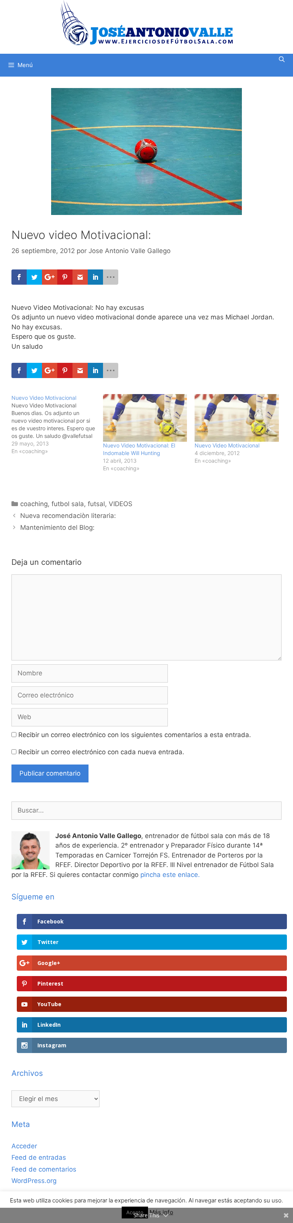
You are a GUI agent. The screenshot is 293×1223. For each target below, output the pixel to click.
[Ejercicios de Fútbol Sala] (146, 22)
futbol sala (68, 504)
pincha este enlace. (170, 874)
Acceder (24, 1146)
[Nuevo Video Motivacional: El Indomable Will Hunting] (145, 418)
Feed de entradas (38, 1157)
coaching (34, 504)
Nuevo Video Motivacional (227, 445)
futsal (96, 504)
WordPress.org (33, 1181)
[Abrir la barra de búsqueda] (281, 59)
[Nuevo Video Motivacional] (57, 424)
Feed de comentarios (43, 1169)
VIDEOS (120, 504)
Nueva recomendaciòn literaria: (68, 515)
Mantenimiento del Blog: (57, 527)
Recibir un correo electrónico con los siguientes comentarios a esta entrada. (134, 735)
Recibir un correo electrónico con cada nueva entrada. (101, 752)
